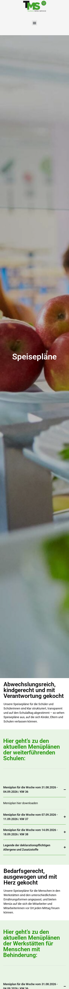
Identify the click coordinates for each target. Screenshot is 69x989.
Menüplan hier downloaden (20, 803)
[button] (34, 23)
